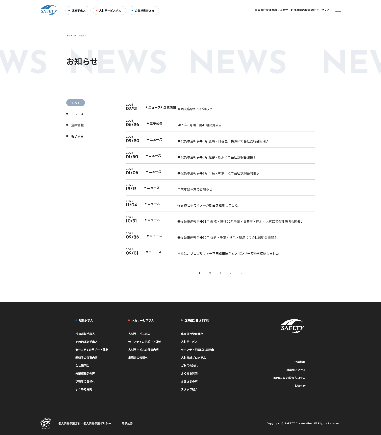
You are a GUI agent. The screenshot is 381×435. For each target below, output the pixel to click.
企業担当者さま (144, 10)
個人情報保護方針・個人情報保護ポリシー (84, 423)
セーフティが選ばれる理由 (197, 350)
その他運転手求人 (86, 342)
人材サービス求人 (110, 10)
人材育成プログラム (193, 357)
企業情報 (77, 125)
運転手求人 (79, 10)
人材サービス (189, 342)
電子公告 (77, 136)
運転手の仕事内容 (86, 357)
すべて (75, 102)
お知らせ (300, 386)
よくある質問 (83, 389)
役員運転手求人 (85, 334)
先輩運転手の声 (85, 373)
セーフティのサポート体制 (91, 350)
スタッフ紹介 (189, 389)
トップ (69, 35)
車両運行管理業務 (192, 334)
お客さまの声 (189, 381)
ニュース (77, 113)
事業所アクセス (296, 370)
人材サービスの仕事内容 (143, 350)
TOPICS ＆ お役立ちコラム (289, 378)
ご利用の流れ (189, 365)
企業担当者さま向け (197, 320)
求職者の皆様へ (85, 381)
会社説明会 (82, 365)
